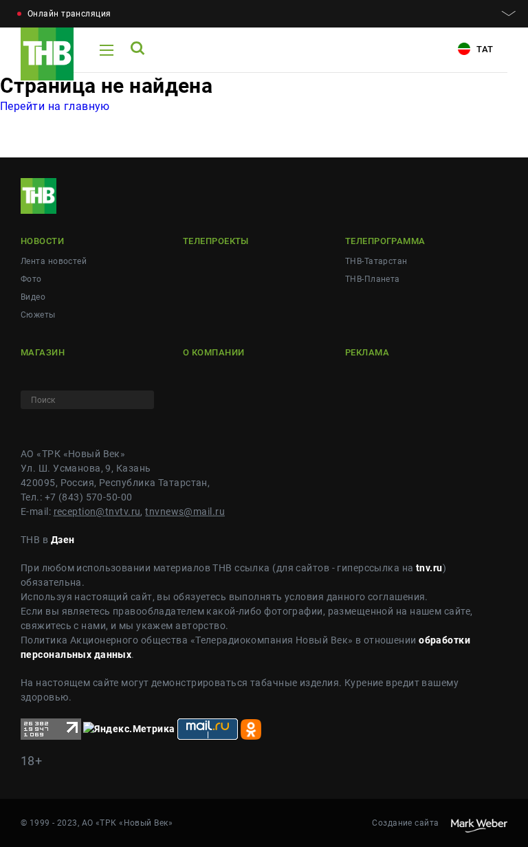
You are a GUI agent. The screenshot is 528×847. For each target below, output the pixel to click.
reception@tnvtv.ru (97, 511)
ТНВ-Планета (372, 279)
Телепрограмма (385, 241)
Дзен (63, 539)
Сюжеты (38, 315)
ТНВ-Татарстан (376, 261)
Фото (31, 279)
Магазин (43, 352)
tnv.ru (429, 567)
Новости (42, 241)
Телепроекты (216, 241)
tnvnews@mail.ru (185, 511)
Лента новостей (54, 261)
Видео (33, 297)
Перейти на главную (55, 106)
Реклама (367, 352)
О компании (213, 352)
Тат (484, 49)
